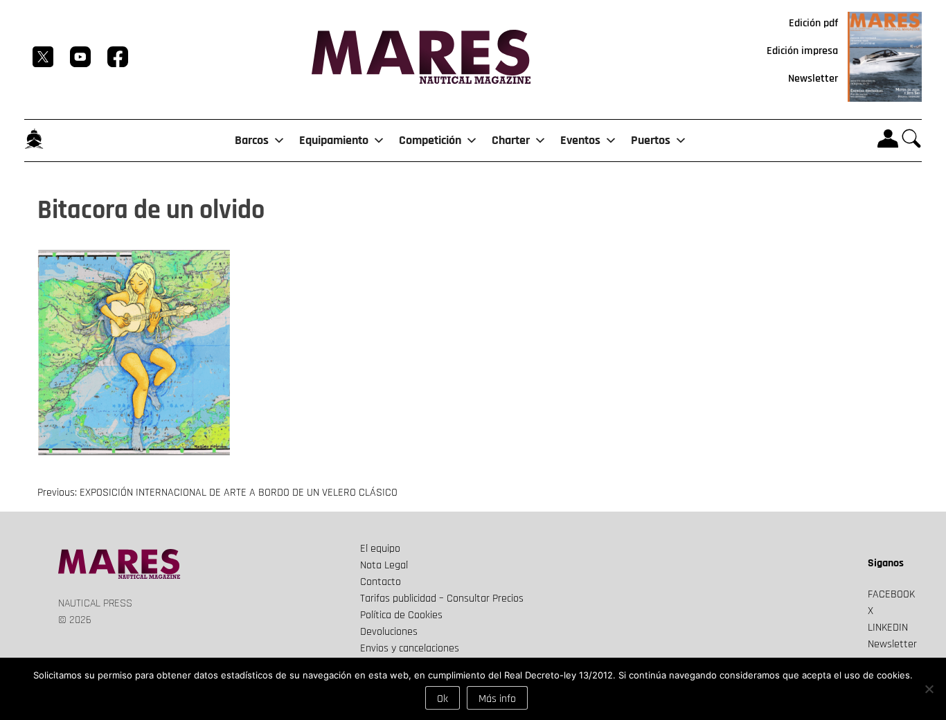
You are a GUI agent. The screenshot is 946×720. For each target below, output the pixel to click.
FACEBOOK (891, 594)
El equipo (380, 548)
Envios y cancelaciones (409, 648)
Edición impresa (802, 51)
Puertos (650, 140)
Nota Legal (384, 565)
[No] (929, 689)
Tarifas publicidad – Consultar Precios (442, 598)
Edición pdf (813, 23)
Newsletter (813, 78)
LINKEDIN (888, 627)
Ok (442, 699)
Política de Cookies (401, 615)
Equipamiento (333, 140)
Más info (497, 699)
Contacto (380, 582)
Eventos (580, 140)
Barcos (252, 140)
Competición (430, 140)
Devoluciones (389, 631)
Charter (511, 140)
